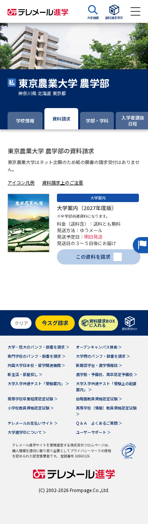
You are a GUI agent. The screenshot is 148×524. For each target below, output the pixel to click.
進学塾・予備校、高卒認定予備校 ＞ (106, 374)
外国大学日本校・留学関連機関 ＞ (36, 365)
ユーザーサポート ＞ (93, 432)
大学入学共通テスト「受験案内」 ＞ (38, 383)
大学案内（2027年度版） (87, 208)
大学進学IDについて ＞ (27, 432)
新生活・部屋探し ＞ (25, 374)
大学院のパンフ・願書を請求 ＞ (103, 356)
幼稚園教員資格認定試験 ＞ (99, 398)
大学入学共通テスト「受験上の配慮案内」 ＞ (106, 386)
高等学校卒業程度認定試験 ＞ (33, 398)
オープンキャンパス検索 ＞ (99, 347)
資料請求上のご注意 (62, 182)
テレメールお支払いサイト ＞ (33, 423)
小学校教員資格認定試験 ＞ (31, 408)
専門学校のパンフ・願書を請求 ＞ (37, 356)
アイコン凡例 (21, 182)
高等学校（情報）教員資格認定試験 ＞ (106, 411)
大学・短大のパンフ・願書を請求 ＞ (38, 347)
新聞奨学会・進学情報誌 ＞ (99, 365)
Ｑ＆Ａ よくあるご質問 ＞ (99, 423)
